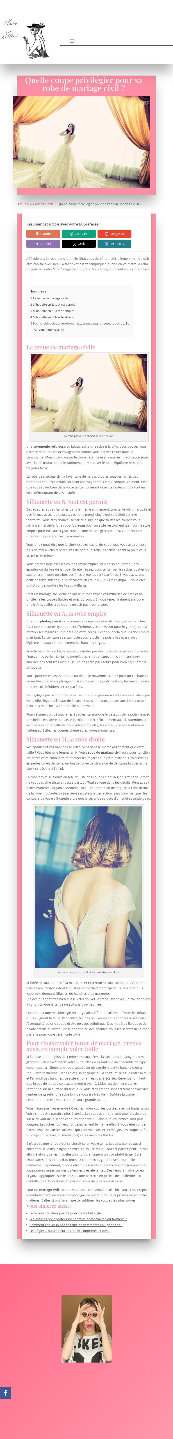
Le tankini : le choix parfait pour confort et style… (66, 1213)
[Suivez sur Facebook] (5, 1393)
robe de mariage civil (46, 476)
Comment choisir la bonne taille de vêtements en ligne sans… (76, 1225)
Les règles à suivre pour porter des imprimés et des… (70, 1231)
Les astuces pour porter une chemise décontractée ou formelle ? (78, 1219)
